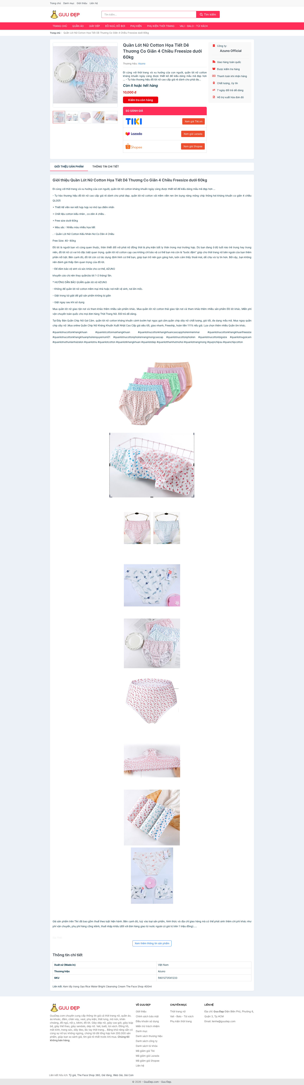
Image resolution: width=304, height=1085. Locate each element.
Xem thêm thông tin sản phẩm (152, 943)
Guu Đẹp (166, 1081)
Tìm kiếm (209, 14)
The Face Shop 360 (88, 1075)
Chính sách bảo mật (147, 1016)
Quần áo (78, 25)
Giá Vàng (107, 1075)
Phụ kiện (136, 25)
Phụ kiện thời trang (160, 25)
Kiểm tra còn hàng (140, 100)
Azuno (141, 63)
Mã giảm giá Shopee (147, 1060)
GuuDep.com (151, 1081)
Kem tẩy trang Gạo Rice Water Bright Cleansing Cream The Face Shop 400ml (107, 986)
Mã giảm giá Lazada (147, 1055)
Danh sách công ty (146, 1040)
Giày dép (94, 25)
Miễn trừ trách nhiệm (148, 1026)
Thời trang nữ (178, 1011)
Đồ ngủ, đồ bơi (115, 25)
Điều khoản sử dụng (147, 1021)
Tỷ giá (72, 1075)
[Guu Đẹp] (67, 1007)
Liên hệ (94, 3)
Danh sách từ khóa (146, 1045)
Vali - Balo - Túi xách (194, 25)
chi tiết (105, 166)
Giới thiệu (82, 3)
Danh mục (68, 3)
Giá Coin (129, 1075)
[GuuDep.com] (65, 14)
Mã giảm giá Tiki (145, 1050)
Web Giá (118, 1075)
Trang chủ (55, 3)
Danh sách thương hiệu (149, 1036)
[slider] (59, 117)
